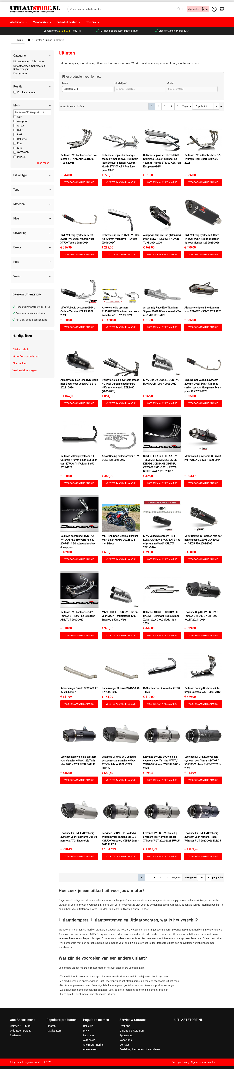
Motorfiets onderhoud (26, 356)
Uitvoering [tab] (19, 233)
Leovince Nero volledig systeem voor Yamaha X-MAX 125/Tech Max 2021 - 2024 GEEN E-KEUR (78, 760)
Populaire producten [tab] (61, 1020)
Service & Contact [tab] (133, 1020)
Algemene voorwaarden (203, 1062)
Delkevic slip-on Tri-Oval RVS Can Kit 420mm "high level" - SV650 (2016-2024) (120, 238)
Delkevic (88, 1026)
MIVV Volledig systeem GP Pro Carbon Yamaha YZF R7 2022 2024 (77, 311)
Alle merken (20, 363)
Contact (124, 1044)
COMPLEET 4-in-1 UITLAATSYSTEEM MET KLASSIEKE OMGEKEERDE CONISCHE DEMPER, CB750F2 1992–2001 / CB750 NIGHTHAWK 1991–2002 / (161, 463)
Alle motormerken (93, 1044)
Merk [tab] (16, 105)
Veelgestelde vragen (25, 370)
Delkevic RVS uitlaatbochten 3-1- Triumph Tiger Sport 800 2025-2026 (202, 158)
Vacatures (126, 1040)
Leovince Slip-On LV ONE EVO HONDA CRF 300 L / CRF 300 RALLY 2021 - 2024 (201, 615)
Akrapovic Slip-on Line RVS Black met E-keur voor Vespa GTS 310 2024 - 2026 (79, 383)
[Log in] (214, 9)
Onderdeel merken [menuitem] (67, 22)
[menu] (117, 22)
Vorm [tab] (17, 276)
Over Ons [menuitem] (91, 22)
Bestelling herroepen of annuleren (140, 1049)
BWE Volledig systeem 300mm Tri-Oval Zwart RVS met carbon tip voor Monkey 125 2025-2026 (201, 238)
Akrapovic (89, 1040)
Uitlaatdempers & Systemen (29, 61)
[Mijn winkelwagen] (221, 9)
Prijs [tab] (16, 262)
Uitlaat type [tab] (20, 175)
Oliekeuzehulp (21, 349)
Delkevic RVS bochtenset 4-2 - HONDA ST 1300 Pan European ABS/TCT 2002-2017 (77, 615)
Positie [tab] (17, 86)
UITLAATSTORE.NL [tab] (188, 1020)
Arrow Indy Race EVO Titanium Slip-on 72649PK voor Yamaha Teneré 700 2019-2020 (162, 311)
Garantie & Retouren (132, 1030)
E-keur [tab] (17, 247)
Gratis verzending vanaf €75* (174, 30)
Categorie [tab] (19, 55)
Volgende (186, 106)
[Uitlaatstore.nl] (35, 9)
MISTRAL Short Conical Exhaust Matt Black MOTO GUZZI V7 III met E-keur (120, 539)
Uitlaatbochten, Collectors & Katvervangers (29, 67)
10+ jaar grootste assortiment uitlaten (119, 30)
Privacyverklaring (180, 1062)
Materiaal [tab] (19, 204)
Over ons (125, 1026)
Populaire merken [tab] (96, 1020)
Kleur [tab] (16, 218)
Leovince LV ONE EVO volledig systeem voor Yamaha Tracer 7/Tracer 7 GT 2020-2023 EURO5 (161, 836)
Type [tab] (16, 189)
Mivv (86, 1030)
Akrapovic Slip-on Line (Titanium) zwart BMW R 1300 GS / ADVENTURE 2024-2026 (162, 238)
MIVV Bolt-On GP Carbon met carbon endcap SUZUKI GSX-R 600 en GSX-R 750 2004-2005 (203, 539)
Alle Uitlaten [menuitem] (17, 22)
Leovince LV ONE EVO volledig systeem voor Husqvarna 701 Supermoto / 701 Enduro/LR (78, 836)
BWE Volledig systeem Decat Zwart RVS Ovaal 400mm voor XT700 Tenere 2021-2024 (77, 238)
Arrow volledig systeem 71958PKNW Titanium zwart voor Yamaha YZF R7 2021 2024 (120, 311)
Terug (20, 40)
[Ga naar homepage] (29, 39)
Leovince (88, 1035)
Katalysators (20, 73)
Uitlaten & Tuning (43, 40)
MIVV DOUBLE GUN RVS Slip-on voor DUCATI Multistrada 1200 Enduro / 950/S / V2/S (120, 615)
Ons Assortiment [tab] (22, 1020)
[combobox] (124, 9)
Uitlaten (51, 1026)
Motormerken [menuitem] (40, 22)
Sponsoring (126, 1035)
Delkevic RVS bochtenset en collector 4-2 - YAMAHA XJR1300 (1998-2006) (78, 158)
